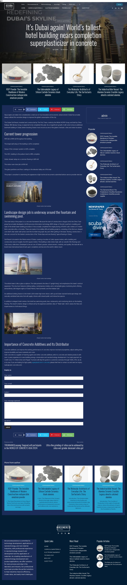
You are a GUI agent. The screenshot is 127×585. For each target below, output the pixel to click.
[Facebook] (113, 8)
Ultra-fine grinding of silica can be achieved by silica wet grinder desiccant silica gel (64, 446)
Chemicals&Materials (63, 21)
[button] (79, 4)
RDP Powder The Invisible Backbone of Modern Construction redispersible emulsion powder (16, 93)
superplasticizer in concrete (41, 362)
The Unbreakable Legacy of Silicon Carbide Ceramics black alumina (48, 92)
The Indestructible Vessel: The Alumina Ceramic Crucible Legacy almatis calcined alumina (110, 92)
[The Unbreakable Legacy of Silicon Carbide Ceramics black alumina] (48, 74)
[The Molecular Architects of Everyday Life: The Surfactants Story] (79, 74)
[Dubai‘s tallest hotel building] (43, 191)
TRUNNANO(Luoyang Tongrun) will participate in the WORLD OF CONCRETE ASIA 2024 (22, 446)
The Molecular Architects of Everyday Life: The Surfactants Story (79, 92)
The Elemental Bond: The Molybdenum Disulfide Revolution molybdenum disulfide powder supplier (111, 193)
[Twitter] (119, 8)
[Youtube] (122, 8)
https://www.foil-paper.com (104, 118)
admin (56, 49)
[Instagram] (116, 8)
